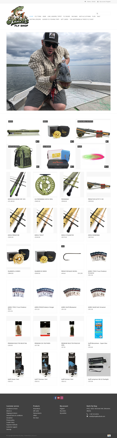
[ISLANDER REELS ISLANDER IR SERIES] (45, 256)
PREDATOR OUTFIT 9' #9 (95, 199)
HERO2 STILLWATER (67, 235)
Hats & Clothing (85, 16)
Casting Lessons (35, 19)
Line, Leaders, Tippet (55, 16)
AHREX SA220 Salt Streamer (97, 307)
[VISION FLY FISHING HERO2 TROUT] (45, 220)
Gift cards (64, 19)
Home (31, 16)
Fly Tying (38, 16)
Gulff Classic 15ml (13, 379)
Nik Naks (75, 16)
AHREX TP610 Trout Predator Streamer (97, 272)
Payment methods (11, 425)
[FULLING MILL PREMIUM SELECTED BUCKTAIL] (18, 328)
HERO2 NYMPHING (94, 235)
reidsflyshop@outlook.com (97, 416)
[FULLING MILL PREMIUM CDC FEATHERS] (45, 328)
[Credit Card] (109, 435)
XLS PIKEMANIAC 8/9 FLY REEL (44, 199)
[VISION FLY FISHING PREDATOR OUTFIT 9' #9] (99, 184)
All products (36, 408)
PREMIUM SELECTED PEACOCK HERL (70, 344)
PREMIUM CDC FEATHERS (42, 343)
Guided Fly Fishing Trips (50, 19)
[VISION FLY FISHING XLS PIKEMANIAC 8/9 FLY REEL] (45, 184)
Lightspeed (34, 435)
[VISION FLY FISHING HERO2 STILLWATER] (72, 220)
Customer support (11, 427)
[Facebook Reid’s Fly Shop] (55, 397)
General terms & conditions (14, 415)
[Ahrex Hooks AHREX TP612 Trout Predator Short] (18, 292)
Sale (98, 16)
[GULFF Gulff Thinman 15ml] (45, 364)
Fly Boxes (66, 16)
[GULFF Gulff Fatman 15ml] (72, 364)
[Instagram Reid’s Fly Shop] (61, 397)
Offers (35, 415)
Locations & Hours (12, 408)
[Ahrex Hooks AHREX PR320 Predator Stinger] (45, 292)
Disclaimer (9, 418)
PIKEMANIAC (65, 199)
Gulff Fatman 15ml (67, 379)
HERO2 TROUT (39, 235)
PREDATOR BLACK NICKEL (69, 271)
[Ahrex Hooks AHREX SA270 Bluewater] (72, 292)
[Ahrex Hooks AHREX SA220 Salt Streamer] (99, 292)
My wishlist (63, 413)
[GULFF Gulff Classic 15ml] (18, 364)
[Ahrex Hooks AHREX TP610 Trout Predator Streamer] (99, 256)
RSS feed (35, 418)
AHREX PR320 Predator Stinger (44, 307)
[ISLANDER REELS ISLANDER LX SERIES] (18, 256)
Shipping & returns (11, 413)
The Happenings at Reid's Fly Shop (81, 19)
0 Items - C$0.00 (91, 1)
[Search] (97, 13)
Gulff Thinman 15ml (41, 379)
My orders (63, 411)
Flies (94, 16)
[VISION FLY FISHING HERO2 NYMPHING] (99, 220)
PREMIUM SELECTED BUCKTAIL (17, 343)
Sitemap (8, 429)
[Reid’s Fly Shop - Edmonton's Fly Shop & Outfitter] (17, 16)
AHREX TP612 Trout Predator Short (17, 308)
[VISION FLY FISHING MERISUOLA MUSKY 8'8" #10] (18, 184)
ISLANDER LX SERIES (14, 271)
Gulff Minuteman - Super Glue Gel (97, 344)
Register (62, 408)
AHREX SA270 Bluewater (68, 307)
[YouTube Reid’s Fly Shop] (58, 397)
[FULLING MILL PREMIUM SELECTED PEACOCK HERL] (72, 328)
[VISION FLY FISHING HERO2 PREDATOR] (18, 220)
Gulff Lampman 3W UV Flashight (98, 379)
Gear (44, 16)
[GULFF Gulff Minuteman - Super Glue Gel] (99, 328)
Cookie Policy (10, 422)
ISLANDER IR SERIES (41, 271)
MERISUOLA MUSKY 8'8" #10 (16, 199)
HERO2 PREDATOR (13, 235)
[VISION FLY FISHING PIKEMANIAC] (72, 184)
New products (37, 413)
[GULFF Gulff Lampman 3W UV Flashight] (99, 364)
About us (9, 411)
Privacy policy (10, 420)
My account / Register (105, 1)
